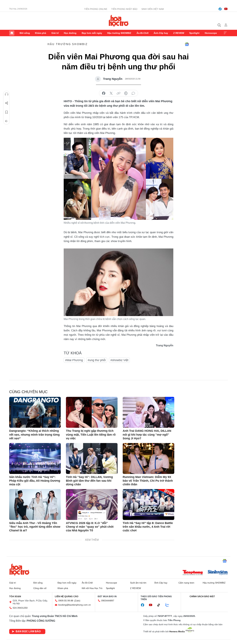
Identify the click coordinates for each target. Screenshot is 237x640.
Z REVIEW (178, 33)
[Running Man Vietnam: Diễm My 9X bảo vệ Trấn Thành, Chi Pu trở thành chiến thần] (148, 458)
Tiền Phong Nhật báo (124, 9)
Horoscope (211, 33)
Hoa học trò (19, 569)
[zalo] (169, 605)
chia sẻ (103, 93)
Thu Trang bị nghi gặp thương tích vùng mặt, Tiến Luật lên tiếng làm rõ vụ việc (91, 434)
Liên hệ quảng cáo (66, 596)
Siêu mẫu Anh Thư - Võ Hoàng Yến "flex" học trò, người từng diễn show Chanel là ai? (34, 526)
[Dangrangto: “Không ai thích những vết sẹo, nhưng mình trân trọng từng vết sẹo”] (35, 412)
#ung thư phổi (97, 360)
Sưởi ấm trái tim (138, 582)
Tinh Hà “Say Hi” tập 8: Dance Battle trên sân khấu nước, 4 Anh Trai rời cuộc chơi (148, 526)
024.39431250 (20, 608)
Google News (186, 44)
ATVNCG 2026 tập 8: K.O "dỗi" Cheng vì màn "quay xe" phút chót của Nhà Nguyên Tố (90, 526)
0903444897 (107, 600)
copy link (118, 93)
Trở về (6, 121)
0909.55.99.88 (65, 600)
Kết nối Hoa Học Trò (92, 588)
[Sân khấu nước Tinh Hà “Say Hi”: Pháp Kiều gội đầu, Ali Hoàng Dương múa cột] (35, 458)
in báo (126, 93)
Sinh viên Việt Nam (152, 9)
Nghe (6, 94)
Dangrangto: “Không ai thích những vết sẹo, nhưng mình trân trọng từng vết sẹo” (34, 434)
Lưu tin (6, 112)
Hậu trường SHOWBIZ (119, 33)
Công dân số (39, 588)
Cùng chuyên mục (28, 392)
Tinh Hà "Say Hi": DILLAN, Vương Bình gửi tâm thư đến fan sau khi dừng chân (89, 480)
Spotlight (194, 33)
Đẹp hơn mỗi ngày (92, 33)
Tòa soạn (15, 596)
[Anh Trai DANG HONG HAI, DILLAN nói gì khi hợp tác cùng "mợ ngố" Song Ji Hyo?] (148, 412)
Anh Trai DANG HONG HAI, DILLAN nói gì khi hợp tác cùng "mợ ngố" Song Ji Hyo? (147, 434)
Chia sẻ (6, 103)
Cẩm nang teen (186, 582)
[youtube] (226, 9)
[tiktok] (160, 605)
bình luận (133, 93)
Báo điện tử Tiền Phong (119, 20)
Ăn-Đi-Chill (142, 33)
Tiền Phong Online (95, 9)
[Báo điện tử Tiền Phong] (193, 573)
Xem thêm (225, 33)
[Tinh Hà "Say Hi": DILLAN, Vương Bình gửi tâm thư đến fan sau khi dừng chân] (92, 458)
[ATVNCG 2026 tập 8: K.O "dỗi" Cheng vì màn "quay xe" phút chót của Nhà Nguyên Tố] (92, 504)
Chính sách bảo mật (202, 596)
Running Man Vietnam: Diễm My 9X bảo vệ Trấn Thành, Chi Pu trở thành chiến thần (148, 480)
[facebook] (220, 9)
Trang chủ (11, 33)
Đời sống (25, 33)
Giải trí (55, 33)
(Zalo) (77, 600)
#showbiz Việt (119, 360)
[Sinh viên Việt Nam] (218, 573)
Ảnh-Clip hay (161, 33)
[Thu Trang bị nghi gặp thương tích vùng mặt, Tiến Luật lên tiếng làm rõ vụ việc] (92, 412)
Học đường (70, 33)
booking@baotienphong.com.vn (74, 604)
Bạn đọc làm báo (28, 631)
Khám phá (40, 33)
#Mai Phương (74, 360)
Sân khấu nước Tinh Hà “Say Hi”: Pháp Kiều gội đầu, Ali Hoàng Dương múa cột (34, 480)
